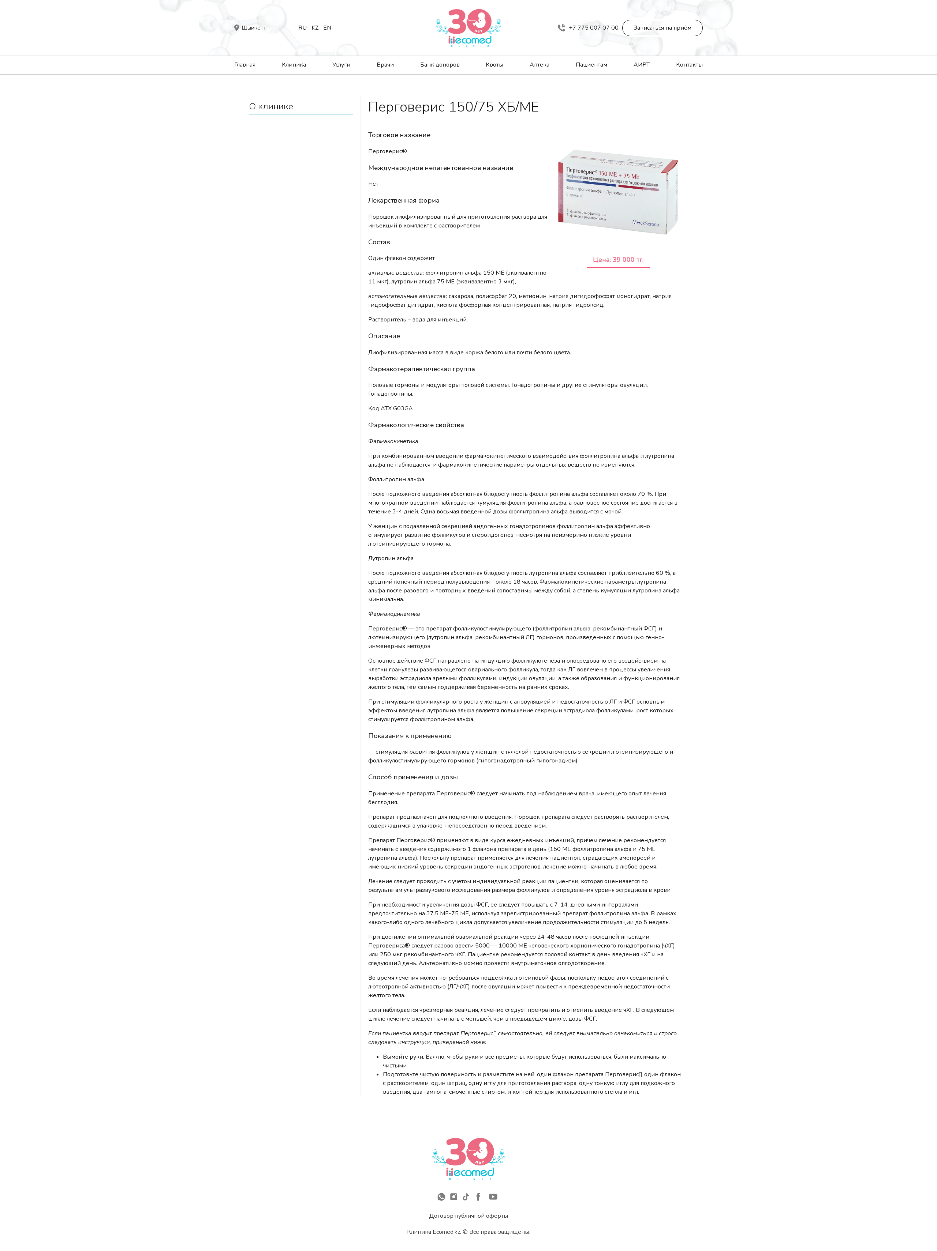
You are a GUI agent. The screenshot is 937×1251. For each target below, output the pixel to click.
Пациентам (591, 65)
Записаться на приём (662, 28)
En (327, 28)
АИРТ (642, 65)
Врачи (385, 65)
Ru (302, 28)
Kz (314, 28)
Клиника (294, 65)
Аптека (539, 65)
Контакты (689, 65)
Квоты (494, 65)
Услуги (341, 65)
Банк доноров (440, 65)
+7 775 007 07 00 (594, 28)
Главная (244, 65)
